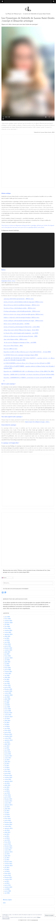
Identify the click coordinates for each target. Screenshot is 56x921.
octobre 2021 (7, 673)
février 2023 (7, 656)
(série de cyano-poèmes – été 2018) (20, 323)
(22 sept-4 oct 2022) (27, 363)
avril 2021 (7, 681)
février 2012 (7, 873)
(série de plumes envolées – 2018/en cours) (25, 308)
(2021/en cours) (10, 348)
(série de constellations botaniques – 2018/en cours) (26, 305)
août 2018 (7, 742)
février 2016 (7, 795)
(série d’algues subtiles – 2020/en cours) (15, 339)
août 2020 (7, 697)
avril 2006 (7, 889)
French (4, 577)
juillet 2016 (7, 785)
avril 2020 (7, 705)
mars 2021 (7, 683)
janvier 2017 (7, 773)
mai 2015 (6, 812)
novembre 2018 (8, 736)
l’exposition (8, 280)
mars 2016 (7, 793)
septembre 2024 (8, 634)
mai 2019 (6, 724)
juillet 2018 (7, 744)
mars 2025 (7, 626)
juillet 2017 (7, 761)
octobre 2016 (7, 779)
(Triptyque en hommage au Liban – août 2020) (20, 342)
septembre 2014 (8, 828)
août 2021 (7, 675)
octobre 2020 (7, 693)
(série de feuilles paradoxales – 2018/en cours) (28, 311)
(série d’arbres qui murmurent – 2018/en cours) (21, 298)
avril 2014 (7, 838)
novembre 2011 (8, 879)
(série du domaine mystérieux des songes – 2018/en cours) (28, 320)
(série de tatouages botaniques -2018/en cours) (27, 317)
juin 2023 (6, 654)
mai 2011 (6, 881)
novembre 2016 (8, 777)
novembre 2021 (8, 671)
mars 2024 (7, 642)
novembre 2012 (8, 863)
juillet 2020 (7, 699)
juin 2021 (6, 679)
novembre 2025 (8, 620)
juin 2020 (6, 701)
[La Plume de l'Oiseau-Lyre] (28, 8)
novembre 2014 (8, 824)
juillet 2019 (7, 720)
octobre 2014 (7, 826)
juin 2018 (6, 746)
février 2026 (7, 618)
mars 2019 (7, 728)
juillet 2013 (7, 855)
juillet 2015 (7, 808)
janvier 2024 (7, 646)
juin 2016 (6, 787)
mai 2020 (6, 703)
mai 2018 (6, 748)
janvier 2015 (7, 820)
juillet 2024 (7, 636)
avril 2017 (7, 767)
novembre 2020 (8, 691)
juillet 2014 (7, 832)
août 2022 (7, 660)
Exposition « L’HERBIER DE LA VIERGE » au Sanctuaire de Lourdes (22, 377)
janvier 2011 (7, 885)
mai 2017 (6, 765)
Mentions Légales (7, 899)
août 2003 (7, 893)
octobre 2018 (7, 738)
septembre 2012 (8, 865)
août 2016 (7, 783)
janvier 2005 (7, 891)
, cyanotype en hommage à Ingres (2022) (21, 355)
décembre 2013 (8, 846)
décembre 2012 (8, 861)
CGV (4, 902)
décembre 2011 (8, 877)
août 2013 (7, 854)
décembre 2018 (8, 734)
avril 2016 (7, 791)
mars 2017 (7, 769)
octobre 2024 (7, 632)
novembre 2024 (8, 630)
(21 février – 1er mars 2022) (27, 352)
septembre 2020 (8, 695)
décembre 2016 (8, 775)
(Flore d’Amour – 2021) (13, 345)
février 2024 (7, 644)
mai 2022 (6, 663)
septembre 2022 (8, 658)
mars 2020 (7, 707)
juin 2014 (6, 834)
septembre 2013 (8, 852)
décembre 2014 (8, 822)
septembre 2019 (8, 716)
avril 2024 (7, 640)
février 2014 (7, 842)
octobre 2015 (7, 803)
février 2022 (7, 667)
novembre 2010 (8, 887)
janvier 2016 (7, 797)
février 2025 (7, 628)
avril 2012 (7, 871)
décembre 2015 (8, 799)
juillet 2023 (7, 652)
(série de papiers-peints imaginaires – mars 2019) (25, 333)
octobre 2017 (7, 758)
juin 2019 (6, 722)
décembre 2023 (8, 648)
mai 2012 (6, 869)
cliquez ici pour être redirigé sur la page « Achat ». (37, 421)
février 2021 (7, 685)
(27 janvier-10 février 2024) (47, 374)
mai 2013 (6, 859)
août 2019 (7, 718)
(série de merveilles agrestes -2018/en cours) (32, 314)
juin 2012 (6, 867)
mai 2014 (6, 836)
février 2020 (7, 709)
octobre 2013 (7, 850)
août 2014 (7, 830)
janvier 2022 (7, 669)
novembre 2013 (8, 848)
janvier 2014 (7, 844)
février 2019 (7, 730)
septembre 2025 (8, 622)
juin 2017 (6, 763)
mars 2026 (7, 616)
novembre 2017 (8, 756)
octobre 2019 (7, 714)
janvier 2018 (7, 754)
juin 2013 (6, 857)
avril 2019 (7, 726)
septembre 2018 (8, 740)
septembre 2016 (8, 781)
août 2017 (7, 759)
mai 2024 (6, 638)
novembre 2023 (8, 650)
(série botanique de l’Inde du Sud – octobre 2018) (27, 327)
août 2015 (7, 806)
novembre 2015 (8, 801)
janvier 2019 (7, 732)
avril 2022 (7, 665)
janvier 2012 (7, 875)
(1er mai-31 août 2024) (46, 377)
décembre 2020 (8, 689)
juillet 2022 (7, 661)
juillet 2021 (7, 677)
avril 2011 (7, 883)
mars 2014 (7, 840)
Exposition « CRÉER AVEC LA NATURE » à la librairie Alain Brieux (22, 374)
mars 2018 (7, 750)
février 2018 (7, 752)
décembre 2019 (8, 712)
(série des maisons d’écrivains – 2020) (20, 336)
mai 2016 (6, 789)
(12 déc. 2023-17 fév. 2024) (29, 371)
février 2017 (7, 771)
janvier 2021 (7, 687)
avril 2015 (7, 814)
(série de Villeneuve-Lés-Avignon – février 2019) (26, 330)
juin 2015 (6, 810)
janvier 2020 (7, 710)
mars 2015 (7, 816)
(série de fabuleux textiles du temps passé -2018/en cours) (28, 302)
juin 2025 (6, 624)
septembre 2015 (8, 805)
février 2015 (7, 818)
